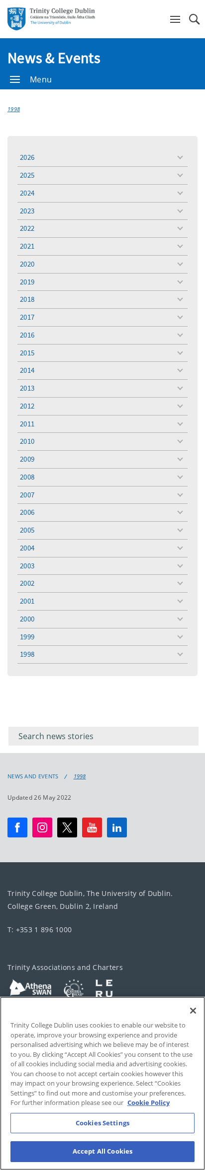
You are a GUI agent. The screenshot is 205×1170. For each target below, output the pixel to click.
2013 (27, 388)
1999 (27, 636)
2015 (27, 352)
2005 (27, 530)
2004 (27, 547)
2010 (27, 441)
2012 (27, 406)
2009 (27, 459)
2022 (27, 228)
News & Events (54, 57)
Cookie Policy (148, 1102)
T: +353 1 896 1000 (39, 929)
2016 (27, 335)
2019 (27, 281)
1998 (13, 109)
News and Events (33, 776)
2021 (27, 246)
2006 (27, 512)
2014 (27, 370)
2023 (27, 210)
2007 (27, 494)
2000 (27, 618)
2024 (27, 193)
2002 (27, 583)
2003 (27, 565)
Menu (41, 79)
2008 (27, 477)
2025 (27, 175)
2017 (27, 317)
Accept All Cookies (102, 1151)
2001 (27, 601)
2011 (27, 423)
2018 (27, 299)
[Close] (193, 1011)
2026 (27, 157)
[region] (102, 1083)
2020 (27, 264)
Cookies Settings (102, 1122)
